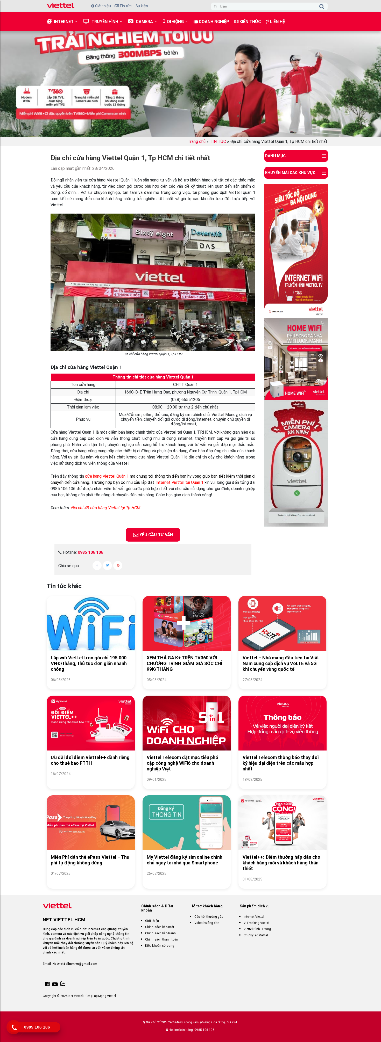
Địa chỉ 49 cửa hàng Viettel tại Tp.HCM (105, 507)
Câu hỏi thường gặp (208, 917)
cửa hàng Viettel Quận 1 (107, 476)
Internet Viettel (170, 482)
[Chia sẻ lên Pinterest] (117, 565)
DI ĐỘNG (175, 21)
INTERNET (64, 21)
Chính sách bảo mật (159, 927)
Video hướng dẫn (207, 923)
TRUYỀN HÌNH (104, 21)
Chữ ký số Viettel (256, 935)
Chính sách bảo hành (160, 933)
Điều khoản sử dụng (159, 946)
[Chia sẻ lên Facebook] (97, 565)
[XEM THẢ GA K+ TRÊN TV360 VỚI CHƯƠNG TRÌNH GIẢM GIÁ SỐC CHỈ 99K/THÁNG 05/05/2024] (187, 686)
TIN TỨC (218, 141)
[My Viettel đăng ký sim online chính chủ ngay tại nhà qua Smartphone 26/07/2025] (187, 879)
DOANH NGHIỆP (213, 21)
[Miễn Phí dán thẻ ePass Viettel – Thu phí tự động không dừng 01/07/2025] (91, 879)
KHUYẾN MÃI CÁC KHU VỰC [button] (290, 172)
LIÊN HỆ (277, 21)
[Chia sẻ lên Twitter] (107, 565)
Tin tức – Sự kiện (133, 6)
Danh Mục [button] (275, 156)
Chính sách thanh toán (161, 939)
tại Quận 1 (194, 482)
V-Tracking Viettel (256, 923)
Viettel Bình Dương (257, 929)
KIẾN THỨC (249, 21)
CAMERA (144, 21)
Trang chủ (197, 141)
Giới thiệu (102, 6)
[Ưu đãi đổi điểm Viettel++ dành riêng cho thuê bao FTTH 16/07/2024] (91, 780)
